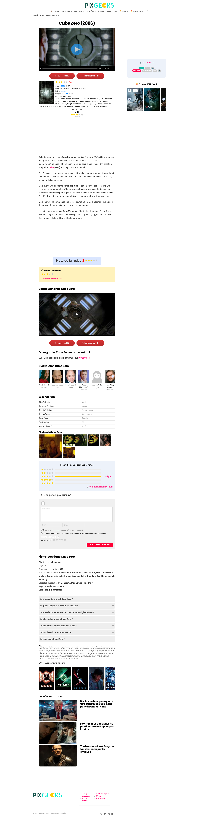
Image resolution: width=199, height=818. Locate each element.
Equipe (85, 801)
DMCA (98, 796)
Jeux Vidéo (79, 11)
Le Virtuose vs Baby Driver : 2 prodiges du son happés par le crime (97, 726)
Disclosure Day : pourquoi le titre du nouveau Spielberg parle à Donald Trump (96, 704)
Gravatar (55, 530)
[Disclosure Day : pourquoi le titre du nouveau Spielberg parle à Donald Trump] (58, 710)
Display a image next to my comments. (63, 530)
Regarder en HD (62, 76)
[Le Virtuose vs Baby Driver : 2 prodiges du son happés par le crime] (58, 733)
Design (101, 11)
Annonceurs (87, 796)
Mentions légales (102, 794)
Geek (57, 11)
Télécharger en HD (90, 76)
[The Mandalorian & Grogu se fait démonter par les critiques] (58, 755)
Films (42, 15)
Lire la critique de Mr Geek (52, 278)
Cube (48, 15)
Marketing (112, 11)
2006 (63, 86)
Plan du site (100, 798)
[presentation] (112, 376)
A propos (85, 794)
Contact (85, 798)
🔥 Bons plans (136, 11)
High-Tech (67, 11)
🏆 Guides (123, 11)
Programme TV (148, 63)
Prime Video (84, 358)
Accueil (35, 15)
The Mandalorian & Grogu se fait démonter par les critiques (97, 749)
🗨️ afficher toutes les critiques (100, 487)
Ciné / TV (90, 11)
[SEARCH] (148, 11)
